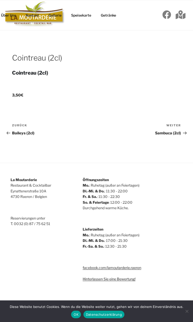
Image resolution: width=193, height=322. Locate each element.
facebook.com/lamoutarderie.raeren (112, 267)
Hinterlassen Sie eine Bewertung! (109, 279)
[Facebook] (166, 15)
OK (76, 314)
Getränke (108, 15)
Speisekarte (81, 15)
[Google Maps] (180, 15)
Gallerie (55, 15)
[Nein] (186, 311)
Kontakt (32, 15)
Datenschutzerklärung (104, 314)
